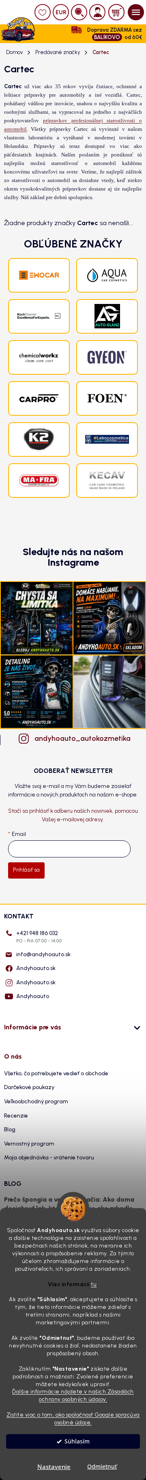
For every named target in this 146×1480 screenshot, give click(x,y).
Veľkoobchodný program (36, 1101)
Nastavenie (54, 1467)
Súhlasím (77, 1441)
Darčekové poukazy (29, 1087)
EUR (61, 12)
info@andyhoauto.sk (43, 954)
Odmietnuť (102, 1466)
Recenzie (16, 1115)
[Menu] (136, 12)
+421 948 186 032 (39, 937)
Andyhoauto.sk (36, 968)
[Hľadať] (79, 12)
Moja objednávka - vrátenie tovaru (49, 1157)
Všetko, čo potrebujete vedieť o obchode (56, 1073)
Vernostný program (29, 1143)
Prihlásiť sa (26, 869)
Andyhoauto (32, 996)
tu (94, 1284)
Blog (9, 1129)
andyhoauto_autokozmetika (81, 738)
